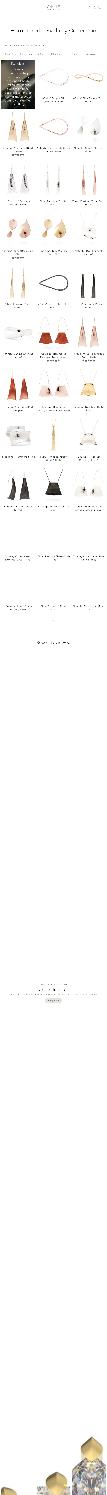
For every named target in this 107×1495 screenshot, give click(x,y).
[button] (94, 7)
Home (8, 54)
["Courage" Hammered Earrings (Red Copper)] (53, 333)
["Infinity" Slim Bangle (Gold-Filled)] (89, 77)
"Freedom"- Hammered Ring (18, 456)
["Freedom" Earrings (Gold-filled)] (18, 127)
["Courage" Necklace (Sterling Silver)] (89, 436)
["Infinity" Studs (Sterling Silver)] (89, 127)
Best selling (91, 54)
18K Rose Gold (17, 464)
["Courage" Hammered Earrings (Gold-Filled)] (18, 535)
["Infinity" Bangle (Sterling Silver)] (18, 333)
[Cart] (100, 8)
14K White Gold (19, 464)
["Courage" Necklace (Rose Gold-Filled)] (89, 535)
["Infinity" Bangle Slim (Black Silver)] (53, 283)
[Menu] (8, 8)
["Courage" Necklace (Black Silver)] (53, 485)
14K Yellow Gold (9, 464)
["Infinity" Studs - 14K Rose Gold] (89, 585)
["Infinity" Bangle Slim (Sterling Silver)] (53, 77)
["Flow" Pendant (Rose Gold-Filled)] (53, 535)
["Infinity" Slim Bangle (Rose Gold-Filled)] (53, 127)
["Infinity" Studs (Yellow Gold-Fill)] (53, 230)
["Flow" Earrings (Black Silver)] (89, 283)
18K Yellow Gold (12, 464)
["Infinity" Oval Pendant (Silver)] (89, 230)
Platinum (25, 464)
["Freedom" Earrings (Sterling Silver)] (18, 180)
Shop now (53, 1000)
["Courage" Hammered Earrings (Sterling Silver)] (89, 485)
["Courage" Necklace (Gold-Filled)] (89, 386)
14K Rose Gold (14, 464)
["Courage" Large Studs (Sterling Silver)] (18, 585)
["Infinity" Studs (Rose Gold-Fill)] (18, 230)
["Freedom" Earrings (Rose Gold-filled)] (89, 333)
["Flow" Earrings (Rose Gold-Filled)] (89, 180)
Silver (18, 365)
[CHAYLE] (53, 7)
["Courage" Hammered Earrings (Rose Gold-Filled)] (53, 386)
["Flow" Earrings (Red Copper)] (53, 585)
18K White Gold (22, 464)
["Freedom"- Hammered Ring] (18, 436)
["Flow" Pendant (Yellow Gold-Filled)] (53, 436)
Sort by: (76, 54)
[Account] (89, 8)
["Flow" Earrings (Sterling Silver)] (53, 180)
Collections (19, 54)
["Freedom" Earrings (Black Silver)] (18, 485)
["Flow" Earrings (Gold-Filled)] (18, 283)
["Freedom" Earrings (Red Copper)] (18, 386)
